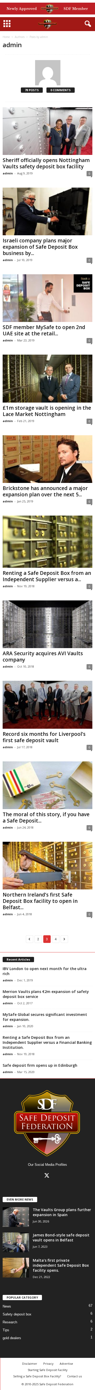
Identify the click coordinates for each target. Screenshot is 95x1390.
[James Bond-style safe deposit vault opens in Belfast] (16, 1242)
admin (8, 173)
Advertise (66, 1363)
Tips (6, 1330)
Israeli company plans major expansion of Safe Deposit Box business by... (40, 247)
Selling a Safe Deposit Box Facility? (37, 1376)
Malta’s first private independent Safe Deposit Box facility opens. (61, 1265)
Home (6, 37)
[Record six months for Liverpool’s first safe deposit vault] (47, 704)
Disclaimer (29, 1363)
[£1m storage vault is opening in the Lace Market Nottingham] (47, 378)
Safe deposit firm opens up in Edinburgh (40, 1065)
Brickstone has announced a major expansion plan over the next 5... (45, 491)
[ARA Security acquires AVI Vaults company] (47, 624)
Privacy (48, 1363)
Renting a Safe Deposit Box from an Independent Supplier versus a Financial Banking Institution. (47, 1042)
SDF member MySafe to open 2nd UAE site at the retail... (44, 330)
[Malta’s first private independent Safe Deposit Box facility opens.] (16, 1268)
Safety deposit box (17, 1314)
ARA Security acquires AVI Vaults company (43, 656)
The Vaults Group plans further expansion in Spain (62, 1212)
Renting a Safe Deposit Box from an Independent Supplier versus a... (47, 576)
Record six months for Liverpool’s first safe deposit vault (44, 737)
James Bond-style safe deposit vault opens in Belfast (61, 1237)
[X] (48, 1176)
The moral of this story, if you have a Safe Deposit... (46, 817)
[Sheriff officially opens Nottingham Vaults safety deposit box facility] (47, 131)
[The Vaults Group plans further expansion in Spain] (16, 1217)
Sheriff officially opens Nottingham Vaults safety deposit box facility (46, 163)
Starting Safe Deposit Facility (48, 1370)
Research (10, 1322)
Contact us (74, 1376)
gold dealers (12, 1338)
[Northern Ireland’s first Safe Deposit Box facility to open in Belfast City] (47, 865)
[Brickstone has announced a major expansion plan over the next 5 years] (47, 459)
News (7, 1306)
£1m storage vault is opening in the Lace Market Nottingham (47, 411)
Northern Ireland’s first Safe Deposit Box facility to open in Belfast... (40, 901)
